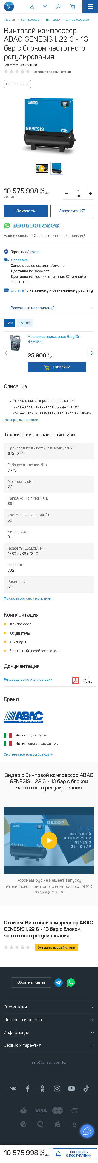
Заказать (25, 211)
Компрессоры (30, 19)
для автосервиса (77, 19)
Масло (25, 323)
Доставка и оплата (23, 1019)
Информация (17, 1032)
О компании (15, 1006)
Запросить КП (72, 211)
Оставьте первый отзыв (52, 72)
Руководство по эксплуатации (28, 679)
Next (92, 353)
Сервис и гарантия (22, 1045)
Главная (9, 19)
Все (10, 323)
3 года (33, 252)
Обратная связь (31, 982)
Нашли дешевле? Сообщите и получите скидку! (44, 236)
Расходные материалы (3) (33, 308)
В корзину (61, 367)
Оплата (17, 290)
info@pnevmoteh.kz (49, 1062)
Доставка (19, 260)
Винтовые (53, 19)
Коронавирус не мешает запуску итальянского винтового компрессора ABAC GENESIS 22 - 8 (49, 886)
